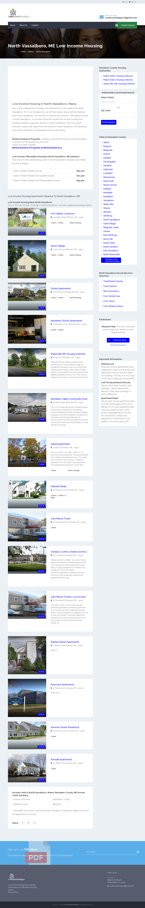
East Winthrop (110, 235)
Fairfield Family (58, 486)
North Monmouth (111, 254)
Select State (107, 97)
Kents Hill (108, 239)
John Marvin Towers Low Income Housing (73, 596)
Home (12, 25)
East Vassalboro (111, 250)
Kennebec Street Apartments (66, 320)
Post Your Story (120, 340)
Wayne (106, 208)
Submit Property (128, 25)
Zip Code (105, 110)
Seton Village (58, 245)
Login (126, 2)
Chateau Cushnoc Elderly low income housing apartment (81, 551)
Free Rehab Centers (113, 306)
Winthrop (107, 216)
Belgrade (107, 150)
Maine (31, 52)
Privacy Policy (13, 892)
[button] (138, 851)
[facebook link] (22, 822)
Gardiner (107, 165)
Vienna (106, 231)
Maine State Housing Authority (118, 76)
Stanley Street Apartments (65, 642)
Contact (35, 25)
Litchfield (107, 173)
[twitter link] (28, 822)
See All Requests (118, 345)
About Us (23, 25)
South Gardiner (110, 247)
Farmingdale (109, 162)
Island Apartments (60, 444)
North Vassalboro (43, 52)
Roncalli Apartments (61, 759)
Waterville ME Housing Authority (68, 354)
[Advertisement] (50, 86)
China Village (109, 223)
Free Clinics (109, 301)
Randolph (107, 192)
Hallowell (108, 169)
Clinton (106, 154)
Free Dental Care (111, 296)
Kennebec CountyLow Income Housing (112, 260)
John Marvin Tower (61, 518)
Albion (106, 142)
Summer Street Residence (65, 727)
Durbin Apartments (61, 288)
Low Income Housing (71, 905)
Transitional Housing (113, 281)
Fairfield (107, 158)
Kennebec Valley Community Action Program (75, 399)
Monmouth (108, 181)
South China (109, 243)
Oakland (107, 189)
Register (133, 2)
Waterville (108, 204)
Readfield (108, 196)
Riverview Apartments (62, 684)
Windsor (107, 212)
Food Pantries (110, 286)
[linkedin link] (34, 822)
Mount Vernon (110, 185)
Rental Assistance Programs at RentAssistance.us (37, 147)
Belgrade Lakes (111, 227)
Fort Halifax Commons (63, 213)
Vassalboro (108, 200)
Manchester (109, 177)
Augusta (107, 146)
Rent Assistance (111, 291)
